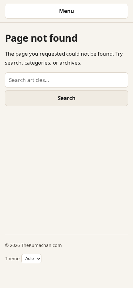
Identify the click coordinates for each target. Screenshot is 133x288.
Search (66, 98)
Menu (66, 11)
